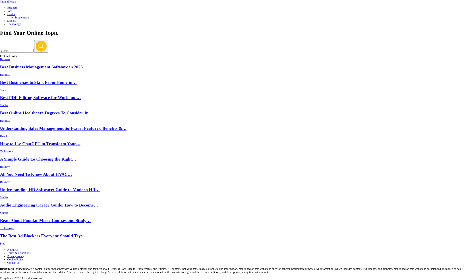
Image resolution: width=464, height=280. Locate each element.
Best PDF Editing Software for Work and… (40, 97)
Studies (11, 20)
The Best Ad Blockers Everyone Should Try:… (43, 235)
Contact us (13, 262)
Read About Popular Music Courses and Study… (45, 220)
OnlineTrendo (8, 1)
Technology (14, 24)
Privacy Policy (15, 256)
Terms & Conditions (18, 252)
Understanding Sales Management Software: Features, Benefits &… (63, 128)
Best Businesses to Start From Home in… (38, 82)
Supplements (21, 17)
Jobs (9, 10)
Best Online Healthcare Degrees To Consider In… (46, 113)
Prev (2, 243)
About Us (12, 249)
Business (12, 7)
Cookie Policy (15, 259)
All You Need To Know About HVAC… (36, 174)
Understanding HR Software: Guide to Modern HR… (50, 189)
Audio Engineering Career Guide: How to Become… (49, 205)
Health (11, 14)
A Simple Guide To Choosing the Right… (38, 159)
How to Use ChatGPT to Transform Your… (40, 143)
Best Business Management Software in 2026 (41, 67)
